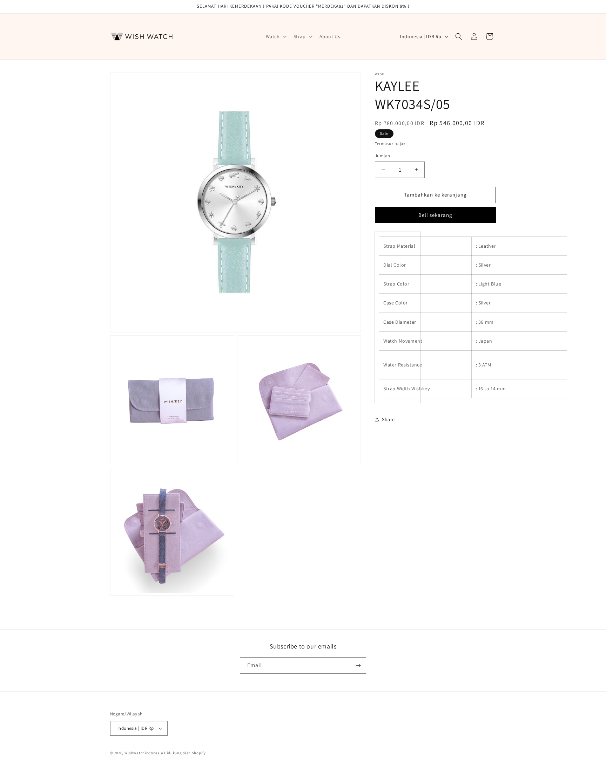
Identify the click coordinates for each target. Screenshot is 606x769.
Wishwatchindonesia (143, 752)
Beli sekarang (435, 215)
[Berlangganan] (358, 665)
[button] (275, 36)
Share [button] (388, 419)
